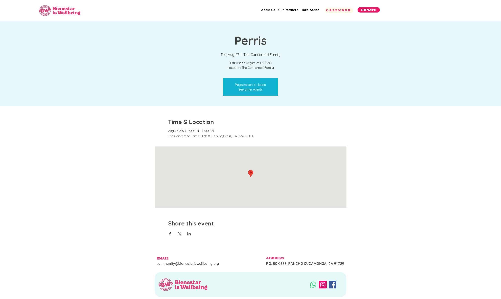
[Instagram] (323, 284)
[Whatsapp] (313, 284)
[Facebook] (332, 284)
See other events (250, 89)
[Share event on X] (179, 233)
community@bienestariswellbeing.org (188, 263)
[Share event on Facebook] (170, 233)
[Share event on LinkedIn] (189, 233)
